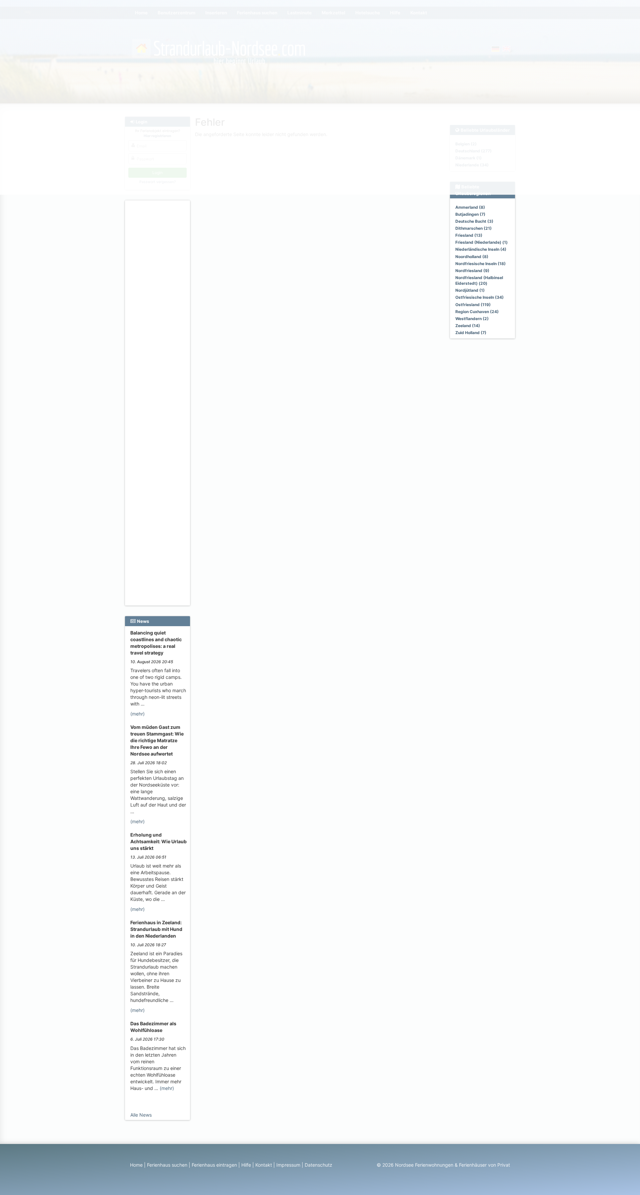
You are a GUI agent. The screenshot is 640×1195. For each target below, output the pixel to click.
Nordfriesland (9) (472, 270)
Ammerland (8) (470, 207)
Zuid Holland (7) (470, 332)
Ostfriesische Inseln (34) (479, 297)
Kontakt (263, 1165)
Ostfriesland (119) (473, 304)
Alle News (141, 1115)
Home (136, 1165)
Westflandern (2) (472, 318)
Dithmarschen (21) (473, 228)
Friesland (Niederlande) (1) (481, 242)
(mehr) (137, 714)
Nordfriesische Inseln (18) (480, 263)
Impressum (288, 1165)
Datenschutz (318, 1165)
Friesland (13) (468, 235)
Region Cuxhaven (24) (477, 311)
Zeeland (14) (467, 325)
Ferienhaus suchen (167, 1165)
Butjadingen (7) (470, 214)
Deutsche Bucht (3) (474, 221)
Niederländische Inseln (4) (480, 249)
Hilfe (246, 1165)
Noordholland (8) (471, 256)
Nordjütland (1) (470, 290)
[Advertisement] (158, 304)
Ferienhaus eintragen (214, 1165)
